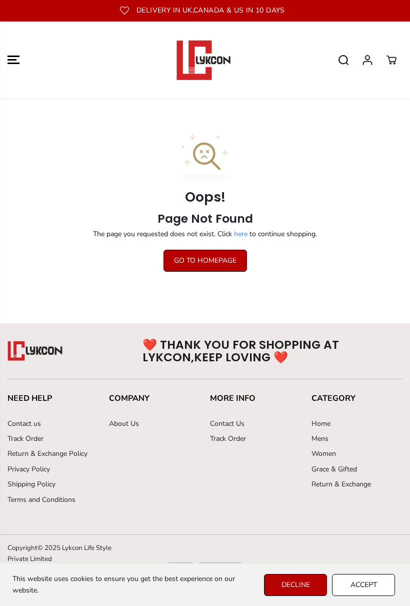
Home (321, 423)
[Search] (343, 60)
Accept (363, 584)
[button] (14, 60)
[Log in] (367, 60)
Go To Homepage (205, 260)
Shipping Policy (32, 484)
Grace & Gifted (334, 469)
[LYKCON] (202, 60)
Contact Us (227, 423)
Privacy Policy (29, 469)
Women (324, 453)
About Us (124, 423)
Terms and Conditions (42, 499)
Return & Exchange (341, 484)
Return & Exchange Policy (48, 453)
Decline (296, 584)
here (241, 234)
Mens (320, 438)
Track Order (26, 438)
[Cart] (391, 60)
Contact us (24, 423)
